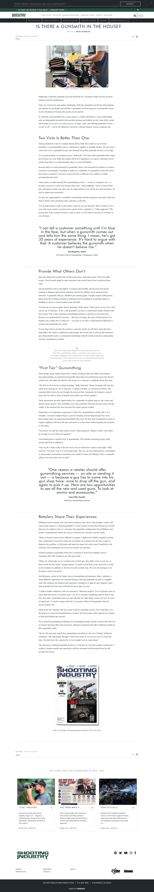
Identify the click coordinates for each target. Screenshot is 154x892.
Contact (46, 872)
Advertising (21, 872)
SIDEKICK (81, 889)
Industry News (87, 15)
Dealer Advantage (70, 15)
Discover (57, 15)
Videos (99, 15)
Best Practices (34, 20)
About (73, 869)
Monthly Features (70, 20)
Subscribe (108, 15)
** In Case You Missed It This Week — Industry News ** (41, 10)
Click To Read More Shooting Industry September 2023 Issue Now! (77, 730)
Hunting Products (51, 20)
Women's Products (118, 20)
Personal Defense (89, 20)
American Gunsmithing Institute (62, 124)
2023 (18, 39)
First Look (46, 15)
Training (103, 20)
